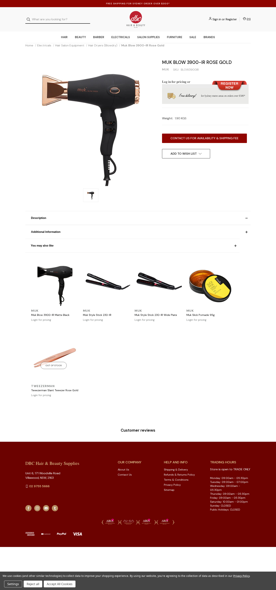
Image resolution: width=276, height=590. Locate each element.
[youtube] (46, 508)
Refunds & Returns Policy (179, 474)
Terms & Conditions (176, 479)
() (248, 19)
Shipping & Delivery (176, 469)
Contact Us (125, 474)
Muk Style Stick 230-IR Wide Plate (156, 315)
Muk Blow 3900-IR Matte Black (50, 315)
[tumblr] (55, 508)
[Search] (29, 19)
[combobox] (57, 19)
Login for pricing (41, 319)
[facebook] (28, 508)
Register (231, 19)
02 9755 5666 (39, 486)
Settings (13, 584)
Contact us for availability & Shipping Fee (204, 138)
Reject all (33, 584)
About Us (123, 469)
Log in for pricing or (176, 81)
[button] (138, 218)
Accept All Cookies (59, 584)
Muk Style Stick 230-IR (97, 315)
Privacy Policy (172, 484)
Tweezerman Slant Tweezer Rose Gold (54, 390)
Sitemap (169, 490)
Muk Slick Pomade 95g (200, 315)
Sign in (217, 19)
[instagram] (37, 508)
